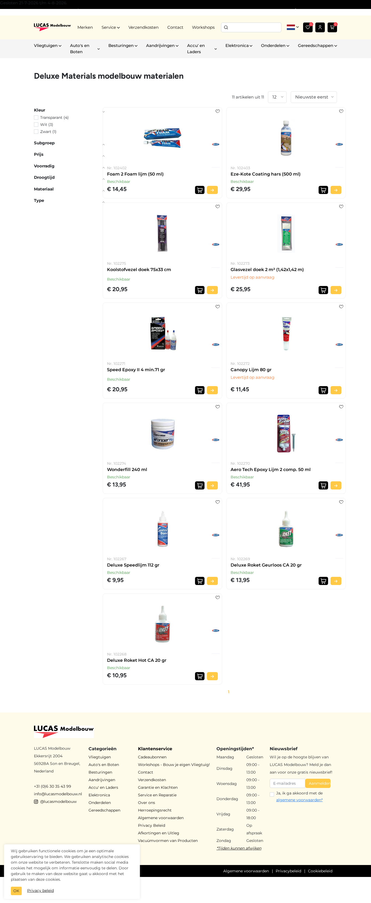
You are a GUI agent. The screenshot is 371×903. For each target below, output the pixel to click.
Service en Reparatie (157, 795)
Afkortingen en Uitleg (158, 833)
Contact (175, 27)
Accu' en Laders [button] (196, 48)
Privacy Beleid (151, 825)
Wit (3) (46, 124)
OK (16, 890)
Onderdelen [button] (273, 45)
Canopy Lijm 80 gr (251, 369)
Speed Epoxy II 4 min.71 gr (136, 369)
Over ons (146, 802)
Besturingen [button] (121, 45)
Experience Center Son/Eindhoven (66, 10)
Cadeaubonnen (152, 757)
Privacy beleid (40, 890)
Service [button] (109, 27)
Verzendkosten (143, 27)
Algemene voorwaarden (161, 817)
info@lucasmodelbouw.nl (58, 793)
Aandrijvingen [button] (160, 45)
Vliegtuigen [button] (46, 45)
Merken (85, 27)
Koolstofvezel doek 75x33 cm (139, 269)
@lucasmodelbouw (58, 801)
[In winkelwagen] (200, 190)
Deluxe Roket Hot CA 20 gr (136, 660)
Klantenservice (155, 748)
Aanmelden (320, 783)
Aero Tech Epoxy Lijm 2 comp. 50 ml (271, 469)
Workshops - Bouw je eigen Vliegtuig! (174, 764)
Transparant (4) (54, 117)
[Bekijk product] (212, 190)
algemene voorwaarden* (299, 799)
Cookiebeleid (320, 871)
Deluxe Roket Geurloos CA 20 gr (266, 565)
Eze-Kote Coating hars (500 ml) (266, 174)
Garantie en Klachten (158, 787)
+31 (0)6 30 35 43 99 (52, 786)
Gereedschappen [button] (315, 45)
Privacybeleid (288, 871)
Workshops (203, 27)
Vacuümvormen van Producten (168, 840)
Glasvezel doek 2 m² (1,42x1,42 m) (267, 269)
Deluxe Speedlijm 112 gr (133, 565)
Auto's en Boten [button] (79, 48)
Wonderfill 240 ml (127, 469)
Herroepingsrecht (155, 810)
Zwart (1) (48, 131)
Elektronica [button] (237, 45)
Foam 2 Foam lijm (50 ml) (135, 174)
